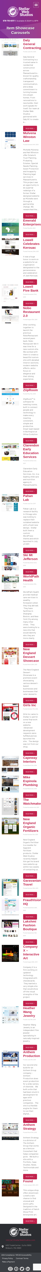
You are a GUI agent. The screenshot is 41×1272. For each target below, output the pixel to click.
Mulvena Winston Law (29, 137)
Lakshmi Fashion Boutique (30, 925)
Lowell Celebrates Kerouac (31, 243)
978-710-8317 (9, 20)
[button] (36, 5)
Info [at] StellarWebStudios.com (20, 1240)
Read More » (30, 128)
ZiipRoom (30, 390)
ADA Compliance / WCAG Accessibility (16, 1255)
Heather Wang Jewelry (29, 1012)
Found (28, 1181)
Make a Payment (8, 1262)
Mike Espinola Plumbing (30, 781)
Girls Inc (29, 705)
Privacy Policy (7, 1258)
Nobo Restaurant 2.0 (31, 311)
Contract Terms (22, 1258)
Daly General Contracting (32, 44)
